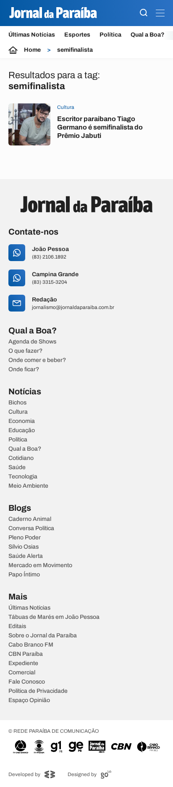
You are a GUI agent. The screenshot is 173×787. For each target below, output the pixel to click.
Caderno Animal (29, 519)
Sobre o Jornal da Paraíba (42, 636)
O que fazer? (25, 351)
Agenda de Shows (32, 342)
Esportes (77, 35)
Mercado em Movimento (40, 565)
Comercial (21, 673)
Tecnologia (22, 477)
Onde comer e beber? (37, 360)
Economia (21, 421)
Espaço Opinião (29, 700)
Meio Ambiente (28, 486)
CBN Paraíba (25, 654)
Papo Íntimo (24, 575)
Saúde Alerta (25, 556)
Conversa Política (31, 528)
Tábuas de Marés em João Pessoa (54, 617)
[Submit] (143, 13)
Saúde (17, 467)
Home (32, 50)
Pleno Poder (24, 538)
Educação (21, 430)
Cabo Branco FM (30, 645)
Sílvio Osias (23, 547)
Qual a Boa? (148, 35)
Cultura (18, 412)
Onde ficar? (23, 369)
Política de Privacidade (38, 691)
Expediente (23, 663)
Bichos (17, 403)
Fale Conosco (26, 682)
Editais (17, 626)
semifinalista (75, 50)
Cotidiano (21, 458)
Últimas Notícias (31, 35)
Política (110, 35)
